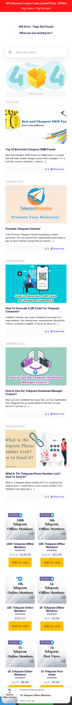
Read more (58, 169)
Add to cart (20, 562)
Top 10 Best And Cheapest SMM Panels (31, 149)
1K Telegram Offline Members (35, 695)
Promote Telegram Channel (23, 228)
